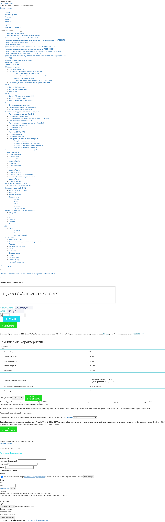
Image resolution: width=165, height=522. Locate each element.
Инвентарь (13, 251)
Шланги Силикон (15, 172)
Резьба (16, 203)
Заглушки (12, 212)
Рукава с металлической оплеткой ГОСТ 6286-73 (22, 53)
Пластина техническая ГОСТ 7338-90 (18, 60)
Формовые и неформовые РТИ (15, 183)
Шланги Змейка (14, 161)
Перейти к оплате (7, 506)
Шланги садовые (15, 181)
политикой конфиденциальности (34, 477)
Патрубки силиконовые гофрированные (28, 145)
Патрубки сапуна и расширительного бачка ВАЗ (26, 123)
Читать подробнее (6, 3)
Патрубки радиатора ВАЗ (18, 116)
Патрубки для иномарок (18, 125)
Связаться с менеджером (8, 325)
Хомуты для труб (19, 208)
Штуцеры (16, 206)
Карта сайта (4, 456)
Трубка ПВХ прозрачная (18, 89)
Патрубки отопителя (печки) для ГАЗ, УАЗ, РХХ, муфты (29, 118)
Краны (15, 201)
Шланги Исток (14, 163)
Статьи (7, 19)
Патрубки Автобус (15, 134)
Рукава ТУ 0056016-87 (12, 44)
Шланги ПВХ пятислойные (14, 33)
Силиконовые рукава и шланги (15, 103)
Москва (70, 417)
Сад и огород (9, 237)
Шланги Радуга (14, 168)
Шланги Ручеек (14, 170)
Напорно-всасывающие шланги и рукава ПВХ (26, 71)
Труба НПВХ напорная (17, 98)
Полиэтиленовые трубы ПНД (15, 188)
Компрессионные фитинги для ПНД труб (19, 210)
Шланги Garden (14, 156)
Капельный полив (15, 239)
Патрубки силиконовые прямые (25, 141)
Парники (12, 244)
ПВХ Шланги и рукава (12, 67)
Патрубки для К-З (15, 127)
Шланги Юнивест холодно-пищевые (22, 177)
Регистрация (4, 488)
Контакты (7, 21)
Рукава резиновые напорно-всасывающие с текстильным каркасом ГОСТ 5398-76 (34, 40)
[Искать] (21, 31)
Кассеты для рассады (17, 246)
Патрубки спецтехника (17, 136)
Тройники (12, 224)
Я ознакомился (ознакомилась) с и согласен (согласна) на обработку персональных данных (43, 477)
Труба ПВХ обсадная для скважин (21, 100)
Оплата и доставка (11, 14)
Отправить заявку (7, 517)
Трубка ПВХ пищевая (17, 87)
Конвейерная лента (11, 64)
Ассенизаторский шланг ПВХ (19, 69)
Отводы (12, 219)
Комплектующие (15, 194)
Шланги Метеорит (15, 165)
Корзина (7, 25)
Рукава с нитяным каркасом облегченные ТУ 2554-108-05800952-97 (29, 47)
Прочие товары (14, 259)
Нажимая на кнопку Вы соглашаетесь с (24, 520)
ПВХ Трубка (8, 85)
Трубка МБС (13, 91)
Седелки (12, 221)
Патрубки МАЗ (14, 129)
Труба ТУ (12, 192)
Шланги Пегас (14, 179)
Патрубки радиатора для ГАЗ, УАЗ (21, 114)
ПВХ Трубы (8, 94)
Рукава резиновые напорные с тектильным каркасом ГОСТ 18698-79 (29, 49)
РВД (10, 58)
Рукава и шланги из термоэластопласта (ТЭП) (21, 150)
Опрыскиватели (15, 253)
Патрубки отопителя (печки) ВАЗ (21, 120)
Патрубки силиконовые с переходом (26, 143)
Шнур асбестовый (20, 235)
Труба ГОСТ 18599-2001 (18, 190)
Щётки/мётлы (14, 257)
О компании (8, 17)
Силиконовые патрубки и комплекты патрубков (21, 112)
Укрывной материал (16, 262)
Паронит (16, 230)
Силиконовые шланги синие (19, 105)
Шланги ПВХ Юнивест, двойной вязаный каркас (22, 35)
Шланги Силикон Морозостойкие (21, 174)
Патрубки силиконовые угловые (25, 147)
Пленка (11, 248)
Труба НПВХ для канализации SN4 (21, 96)
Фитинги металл (15, 197)
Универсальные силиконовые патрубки (23, 138)
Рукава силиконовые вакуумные (21, 109)
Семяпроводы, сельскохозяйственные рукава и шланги (29, 82)
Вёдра (11, 255)
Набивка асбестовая (21, 233)
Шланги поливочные (12, 152)
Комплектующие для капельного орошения (25, 242)
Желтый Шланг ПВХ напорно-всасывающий (29, 76)
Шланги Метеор (15, 154)
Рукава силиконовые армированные (22, 107)
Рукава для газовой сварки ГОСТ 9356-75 (19, 42)
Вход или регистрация (12, 27)
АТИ (6, 226)
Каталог (7, 12)
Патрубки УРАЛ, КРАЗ (17, 132)
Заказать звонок (6, 8)
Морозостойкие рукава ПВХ (23, 78)
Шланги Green (14, 159)
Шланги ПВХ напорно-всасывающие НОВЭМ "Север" (33, 80)
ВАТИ (11, 228)
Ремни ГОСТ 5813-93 (12, 62)
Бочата (16, 199)
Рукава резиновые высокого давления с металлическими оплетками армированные (35, 55)
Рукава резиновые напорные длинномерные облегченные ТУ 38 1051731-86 (32, 51)
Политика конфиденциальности (11, 453)
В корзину (11, 319)
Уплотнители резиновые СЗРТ (20, 185)
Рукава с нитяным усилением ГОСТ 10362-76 (21, 38)
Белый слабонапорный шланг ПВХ (26, 73)
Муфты (11, 217)
